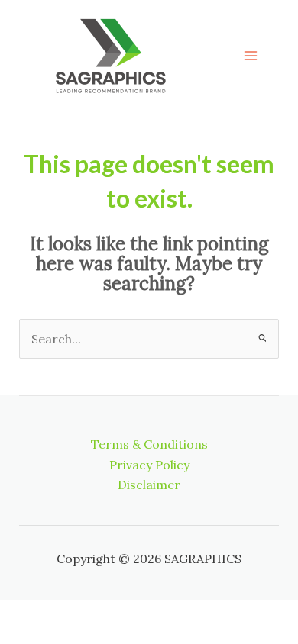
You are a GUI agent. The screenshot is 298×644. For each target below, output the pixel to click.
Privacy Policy (149, 464)
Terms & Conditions (149, 444)
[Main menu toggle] (250, 55)
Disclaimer (149, 484)
